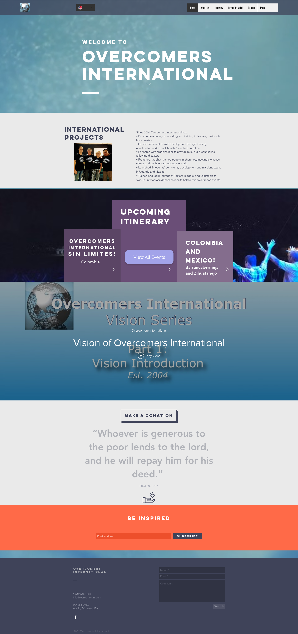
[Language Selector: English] (85, 7)
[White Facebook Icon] (75, 617)
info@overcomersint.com (87, 597)
